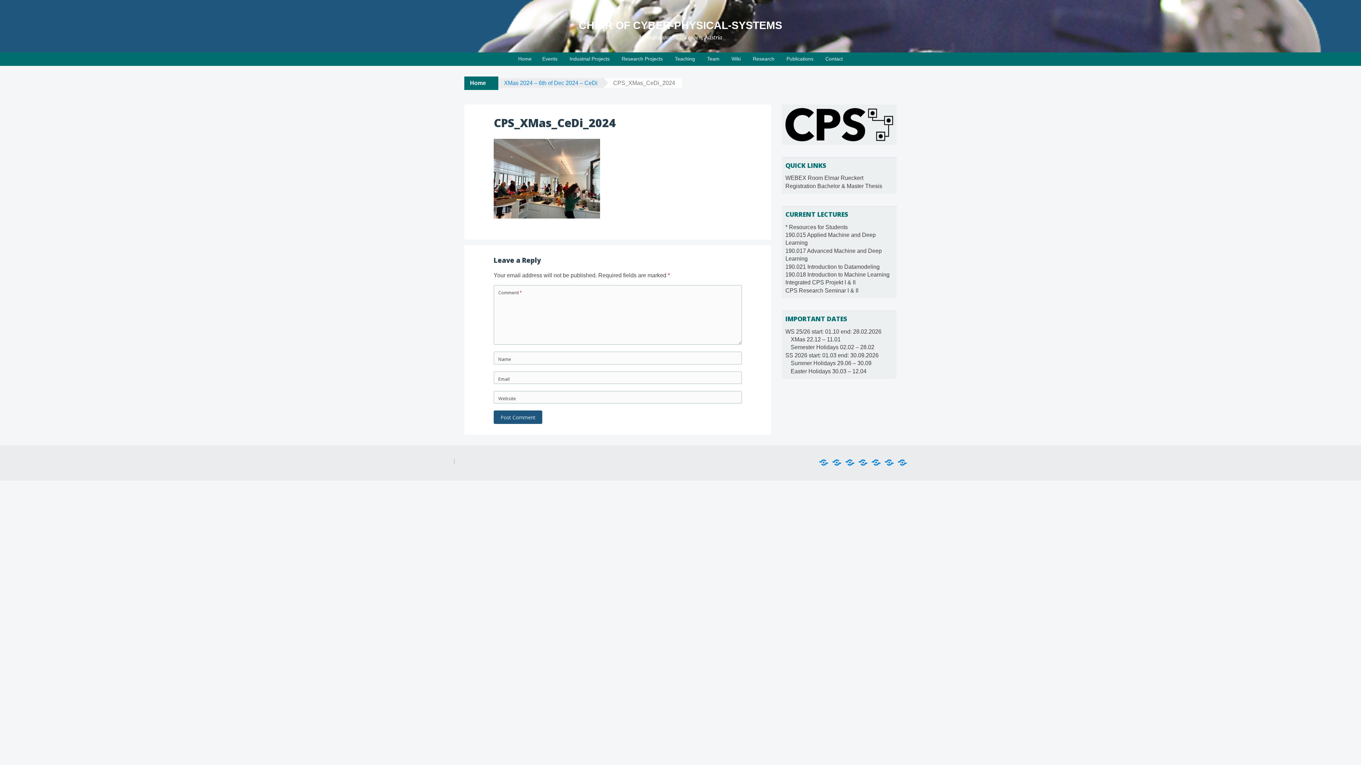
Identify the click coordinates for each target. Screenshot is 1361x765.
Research (763, 59)
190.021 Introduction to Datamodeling (832, 267)
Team (713, 59)
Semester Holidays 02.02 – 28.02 (832, 347)
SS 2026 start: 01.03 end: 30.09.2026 (832, 355)
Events (550, 59)
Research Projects (642, 59)
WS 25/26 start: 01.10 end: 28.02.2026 (833, 332)
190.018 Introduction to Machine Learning (837, 275)
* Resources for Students (816, 227)
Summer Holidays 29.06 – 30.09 (831, 363)
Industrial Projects (590, 59)
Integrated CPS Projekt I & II (820, 282)
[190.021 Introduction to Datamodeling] (863, 463)
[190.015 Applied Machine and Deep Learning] (837, 463)
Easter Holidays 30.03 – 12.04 (829, 371)
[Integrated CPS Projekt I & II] (889, 463)
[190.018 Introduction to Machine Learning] (876, 463)
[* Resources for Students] (824, 463)
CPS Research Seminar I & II (821, 291)
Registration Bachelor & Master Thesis (833, 186)
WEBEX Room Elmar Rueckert (824, 178)
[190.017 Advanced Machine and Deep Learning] (850, 463)
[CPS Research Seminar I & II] (902, 463)
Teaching (685, 59)
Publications (799, 59)
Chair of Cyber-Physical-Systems (680, 25)
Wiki (736, 59)
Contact (834, 59)
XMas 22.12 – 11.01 (816, 339)
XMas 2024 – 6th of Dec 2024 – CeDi (551, 83)
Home (525, 59)
